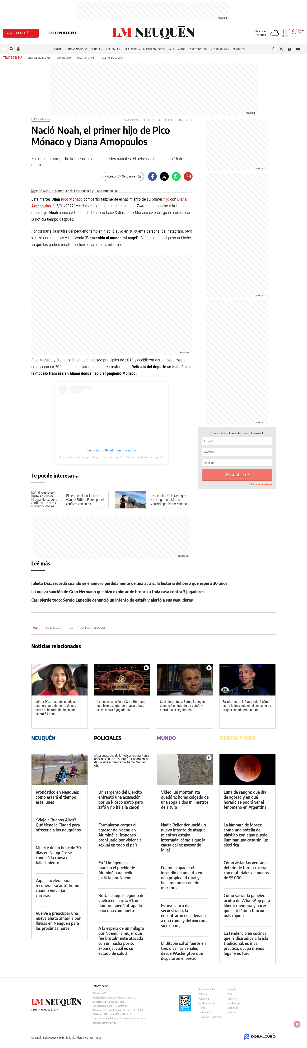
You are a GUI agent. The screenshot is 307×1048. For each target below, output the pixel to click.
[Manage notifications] (297, 1024)
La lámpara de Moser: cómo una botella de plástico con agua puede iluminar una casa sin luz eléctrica (246, 834)
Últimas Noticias (76, 49)
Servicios (232, 1012)
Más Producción (154, 49)
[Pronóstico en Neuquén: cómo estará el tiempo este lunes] (60, 769)
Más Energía (131, 49)
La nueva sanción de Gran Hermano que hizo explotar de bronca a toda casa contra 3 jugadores (117, 591)
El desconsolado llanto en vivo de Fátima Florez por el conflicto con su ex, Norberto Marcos (85, 502)
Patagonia (203, 998)
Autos (181, 49)
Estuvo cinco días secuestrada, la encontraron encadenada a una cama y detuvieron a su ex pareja (184, 915)
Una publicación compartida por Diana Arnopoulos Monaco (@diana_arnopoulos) (112, 457)
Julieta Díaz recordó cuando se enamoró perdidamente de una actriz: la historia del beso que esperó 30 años (129, 583)
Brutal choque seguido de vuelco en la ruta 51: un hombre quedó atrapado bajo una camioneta (121, 903)
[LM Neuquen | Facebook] (274, 49)
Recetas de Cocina (112, 57)
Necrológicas (220, 49)
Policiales (113, 49)
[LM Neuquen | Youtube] (298, 49)
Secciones (232, 1008)
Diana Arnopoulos (93, 627)
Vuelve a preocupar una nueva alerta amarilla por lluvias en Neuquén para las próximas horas (58, 920)
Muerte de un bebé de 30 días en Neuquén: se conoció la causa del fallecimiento (58, 855)
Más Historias (86, 57)
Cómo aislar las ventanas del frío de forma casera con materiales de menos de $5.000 (246, 870)
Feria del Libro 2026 (38, 57)
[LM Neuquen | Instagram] (290, 49)
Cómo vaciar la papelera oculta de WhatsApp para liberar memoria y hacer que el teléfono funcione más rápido (247, 905)
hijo (166, 199)
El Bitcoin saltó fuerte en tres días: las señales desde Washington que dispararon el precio (183, 950)
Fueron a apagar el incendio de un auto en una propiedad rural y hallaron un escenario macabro (181, 877)
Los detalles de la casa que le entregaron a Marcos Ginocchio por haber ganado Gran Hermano (168, 502)
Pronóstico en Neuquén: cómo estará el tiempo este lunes (57, 797)
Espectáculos (198, 49)
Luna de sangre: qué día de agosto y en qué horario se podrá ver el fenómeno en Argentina (245, 799)
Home (58, 49)
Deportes (238, 49)
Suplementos (205, 1012)
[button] (4, 49)
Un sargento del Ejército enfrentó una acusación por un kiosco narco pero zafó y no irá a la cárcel (120, 799)
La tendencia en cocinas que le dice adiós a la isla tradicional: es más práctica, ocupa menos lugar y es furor (246, 943)
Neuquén (97, 49)
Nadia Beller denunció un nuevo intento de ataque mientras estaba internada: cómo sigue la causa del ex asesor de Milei (183, 837)
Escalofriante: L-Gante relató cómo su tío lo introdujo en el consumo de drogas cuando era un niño (247, 706)
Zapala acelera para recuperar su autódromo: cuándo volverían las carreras (58, 888)
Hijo (71, 627)
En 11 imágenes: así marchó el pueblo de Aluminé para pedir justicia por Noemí (116, 870)
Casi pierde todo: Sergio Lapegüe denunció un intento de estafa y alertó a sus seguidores (112, 599)
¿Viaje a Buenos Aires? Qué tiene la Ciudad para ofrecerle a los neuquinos (58, 824)
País (171, 49)
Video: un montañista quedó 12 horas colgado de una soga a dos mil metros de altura (185, 799)
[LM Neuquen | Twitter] (282, 49)
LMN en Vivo (63, 57)
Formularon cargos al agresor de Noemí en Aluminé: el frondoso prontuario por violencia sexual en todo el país (120, 834)
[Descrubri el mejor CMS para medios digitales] (260, 1040)
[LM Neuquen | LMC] (62, 33)
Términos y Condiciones (209, 1017)
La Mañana (130, 120)
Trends (201, 1008)
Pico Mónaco (151, 120)
